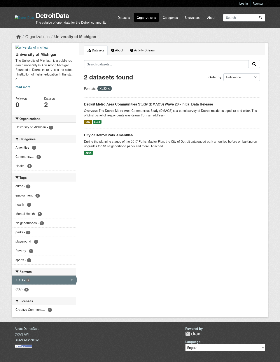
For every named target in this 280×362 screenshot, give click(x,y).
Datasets (124, 17)
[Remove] (109, 88)
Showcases (192, 17)
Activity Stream (144, 50)
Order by (214, 77)
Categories (170, 17)
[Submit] (260, 17)
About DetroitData (27, 328)
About (211, 17)
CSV (88, 121)
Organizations (146, 17)
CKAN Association (27, 340)
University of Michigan (75, 36)
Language (192, 341)
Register (258, 3)
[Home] (18, 36)
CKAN (192, 333)
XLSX (97, 121)
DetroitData (52, 15)
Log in (243, 3)
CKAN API (22, 334)
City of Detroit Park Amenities (108, 134)
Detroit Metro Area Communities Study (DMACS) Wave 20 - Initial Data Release (148, 104)
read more (23, 87)
